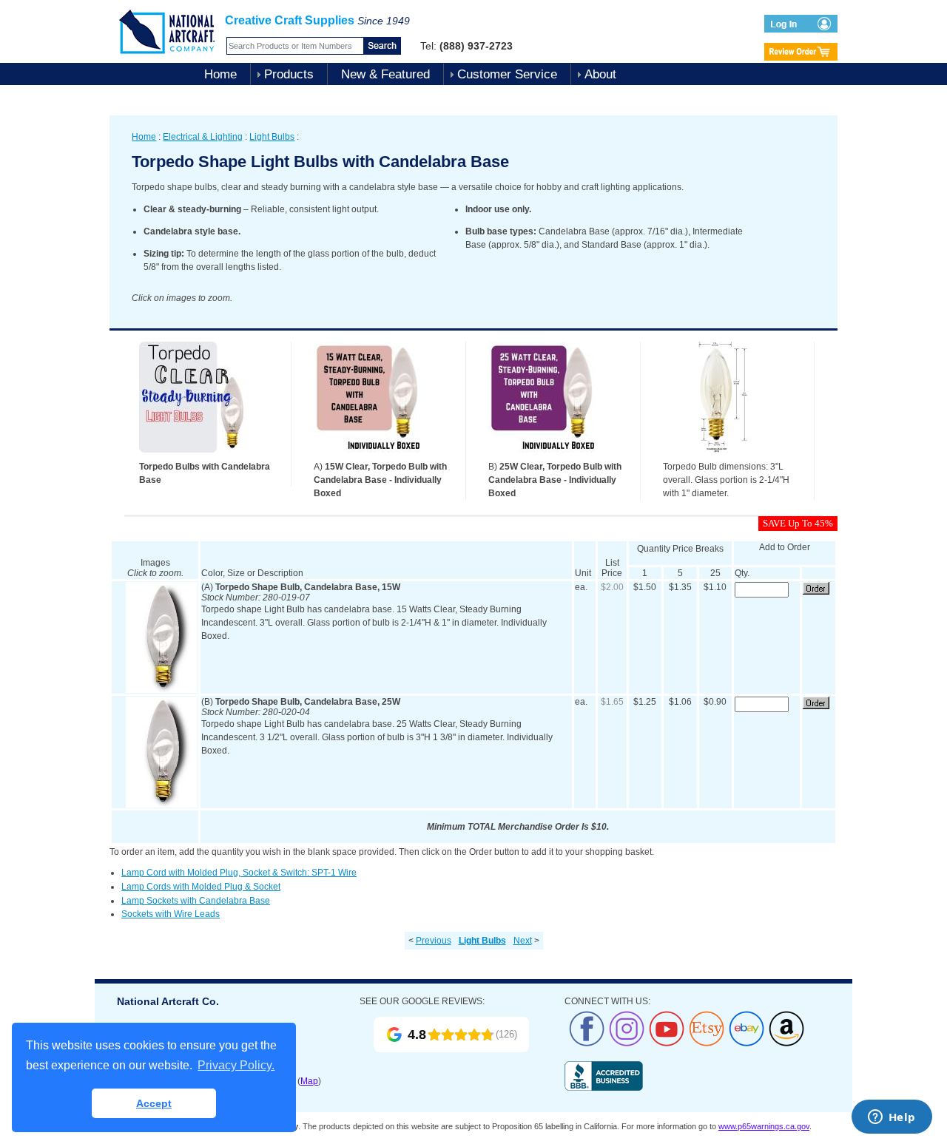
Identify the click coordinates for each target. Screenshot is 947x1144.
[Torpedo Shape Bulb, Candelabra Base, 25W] (162, 804)
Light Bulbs (271, 137)
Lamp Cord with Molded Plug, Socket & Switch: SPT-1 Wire (239, 872)
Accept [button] (154, 1103)
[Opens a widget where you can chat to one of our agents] (891, 1118)
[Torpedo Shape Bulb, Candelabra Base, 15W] (162, 690)
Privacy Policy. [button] (236, 1065)
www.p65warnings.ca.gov (763, 1126)
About (600, 74)
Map (309, 1081)
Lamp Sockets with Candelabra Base (195, 901)
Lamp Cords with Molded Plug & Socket (200, 886)
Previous (433, 940)
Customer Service (507, 74)
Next (522, 940)
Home (220, 74)
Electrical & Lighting (203, 137)
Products (289, 74)
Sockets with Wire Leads (170, 914)
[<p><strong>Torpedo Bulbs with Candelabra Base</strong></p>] (194, 457)
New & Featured (385, 74)
